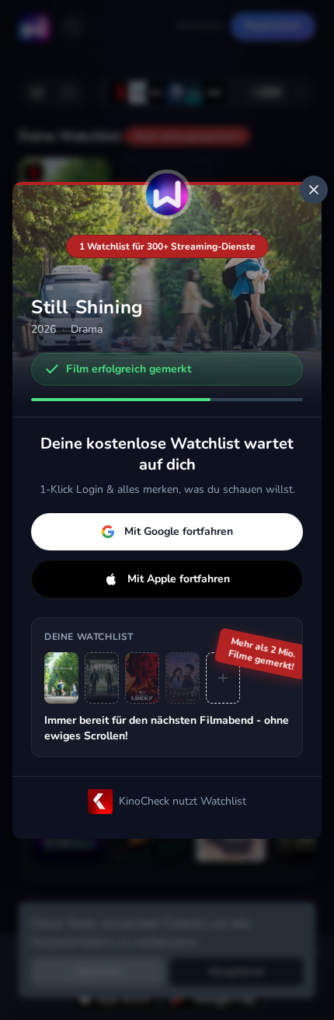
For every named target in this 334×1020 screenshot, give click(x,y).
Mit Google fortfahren (178, 531)
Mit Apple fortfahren (178, 578)
